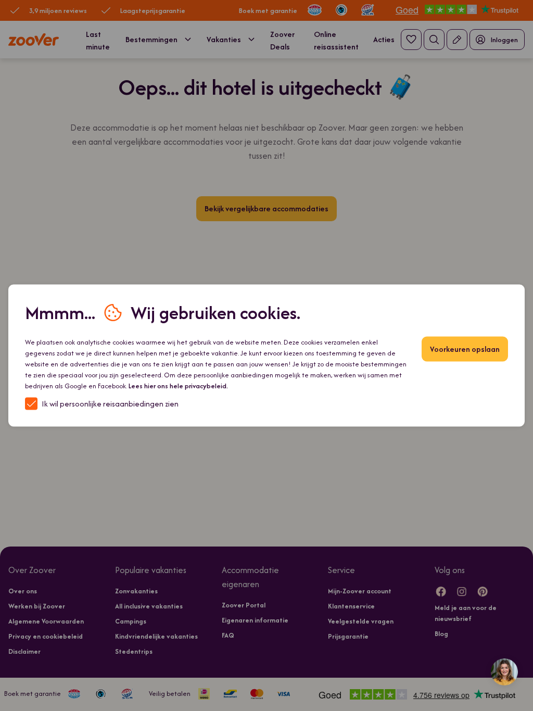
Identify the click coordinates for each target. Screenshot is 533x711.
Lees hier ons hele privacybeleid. (178, 386)
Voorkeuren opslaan (465, 349)
